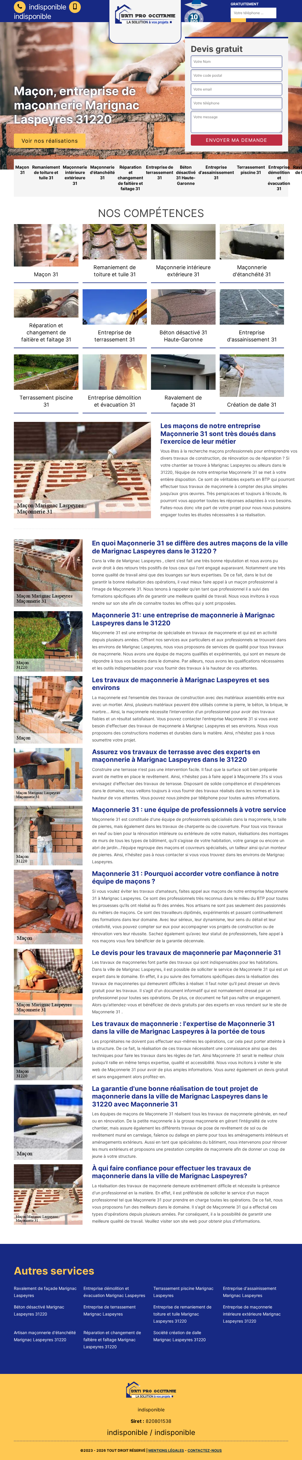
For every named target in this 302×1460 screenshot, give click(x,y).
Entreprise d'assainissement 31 (216, 172)
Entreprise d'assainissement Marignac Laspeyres (249, 1292)
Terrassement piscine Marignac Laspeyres (183, 1292)
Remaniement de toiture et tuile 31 (46, 172)
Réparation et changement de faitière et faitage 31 (130, 178)
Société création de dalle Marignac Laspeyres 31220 (179, 1336)
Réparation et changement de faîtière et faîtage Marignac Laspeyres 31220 (112, 1339)
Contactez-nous (205, 1450)
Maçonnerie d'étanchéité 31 (102, 172)
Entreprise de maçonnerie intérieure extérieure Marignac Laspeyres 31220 (252, 1313)
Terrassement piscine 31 (251, 170)
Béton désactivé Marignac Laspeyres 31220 (39, 1310)
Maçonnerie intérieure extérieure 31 (75, 175)
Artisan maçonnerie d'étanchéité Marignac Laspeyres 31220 (45, 1336)
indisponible (46, 7)
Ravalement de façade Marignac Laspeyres (45, 1292)
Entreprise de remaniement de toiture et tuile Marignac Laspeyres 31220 (182, 1313)
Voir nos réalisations (50, 141)
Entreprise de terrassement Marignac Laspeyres (109, 1310)
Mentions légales (166, 1450)
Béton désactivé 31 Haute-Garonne (186, 175)
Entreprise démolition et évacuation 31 (279, 178)
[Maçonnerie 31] (151, 1389)
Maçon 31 (22, 170)
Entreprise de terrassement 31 (159, 172)
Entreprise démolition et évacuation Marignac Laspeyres (114, 1292)
